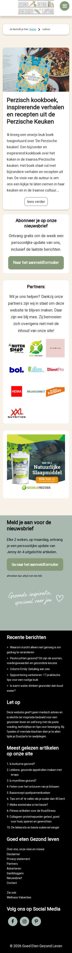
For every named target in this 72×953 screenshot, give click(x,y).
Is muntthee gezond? (23, 780)
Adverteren (14, 868)
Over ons (12, 849)
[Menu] (65, 6)
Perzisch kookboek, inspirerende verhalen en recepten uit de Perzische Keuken (35, 110)
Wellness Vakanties (19, 897)
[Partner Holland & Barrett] (36, 391)
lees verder (36, 201)
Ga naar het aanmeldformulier (35, 564)
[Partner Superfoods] (55, 391)
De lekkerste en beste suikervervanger (35, 827)
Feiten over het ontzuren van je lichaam (34, 786)
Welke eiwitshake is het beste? (29, 804)
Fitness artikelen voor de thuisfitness (33, 810)
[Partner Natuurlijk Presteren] (36, 348)
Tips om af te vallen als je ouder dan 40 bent (37, 798)
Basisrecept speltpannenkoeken (30, 792)
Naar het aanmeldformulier (36, 262)
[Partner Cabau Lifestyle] (55, 348)
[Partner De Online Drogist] (36, 369)
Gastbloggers (15, 873)
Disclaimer (13, 854)
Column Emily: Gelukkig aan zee (30, 669)
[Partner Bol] (16, 369)
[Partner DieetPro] (55, 369)
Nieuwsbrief (14, 878)
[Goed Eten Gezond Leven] (36, 7)
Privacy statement (18, 859)
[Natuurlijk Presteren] (36, 491)
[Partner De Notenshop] (16, 348)
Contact (12, 882)
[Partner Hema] (16, 391)
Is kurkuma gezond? (22, 763)
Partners (12, 863)
